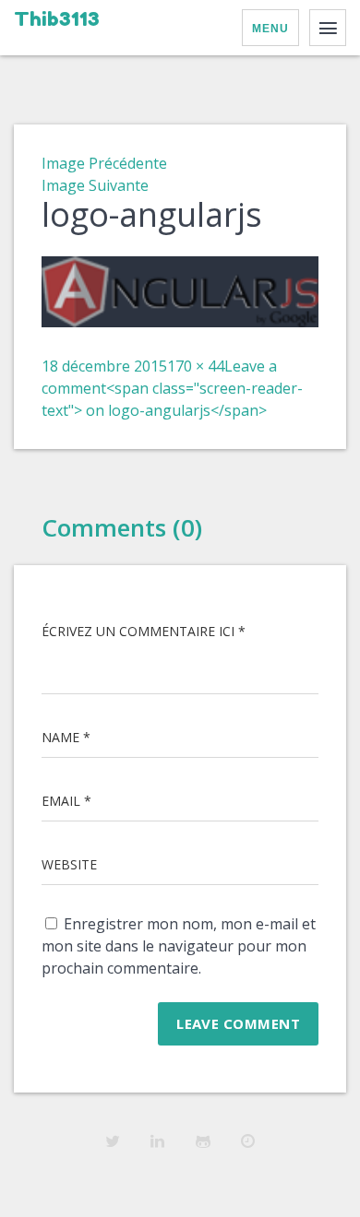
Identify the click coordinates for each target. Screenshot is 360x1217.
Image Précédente (104, 163)
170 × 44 (195, 366)
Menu (270, 28)
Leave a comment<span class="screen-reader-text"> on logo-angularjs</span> (172, 388)
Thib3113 (57, 18)
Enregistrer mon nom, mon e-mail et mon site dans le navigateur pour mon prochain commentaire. (179, 946)
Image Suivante (95, 185)
